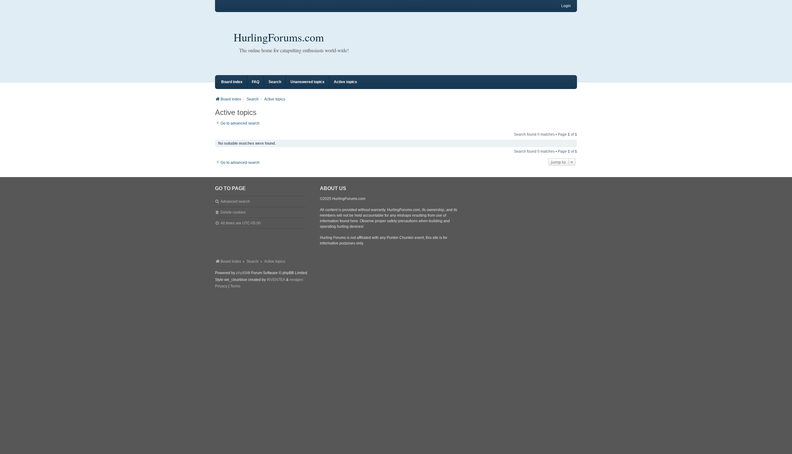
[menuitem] (221, 286)
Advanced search (235, 201)
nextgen (296, 280)
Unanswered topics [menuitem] (308, 82)
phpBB (242, 273)
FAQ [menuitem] (255, 82)
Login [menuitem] (566, 6)
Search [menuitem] (275, 82)
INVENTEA (276, 280)
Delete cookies (233, 212)
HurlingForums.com (279, 37)
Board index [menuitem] (232, 82)
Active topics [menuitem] (345, 82)
